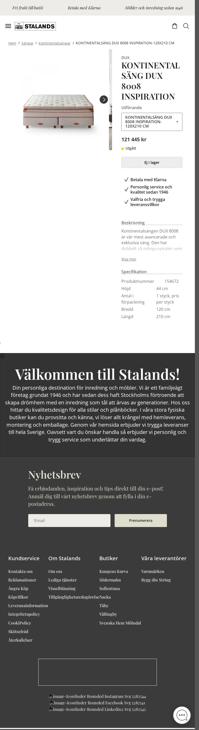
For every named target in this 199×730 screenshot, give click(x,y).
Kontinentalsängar (55, 42)
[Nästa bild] (104, 99)
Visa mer (128, 259)
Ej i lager (151, 162)
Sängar (27, 42)
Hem (12, 42)
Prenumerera (140, 520)
